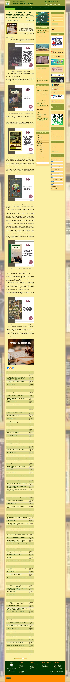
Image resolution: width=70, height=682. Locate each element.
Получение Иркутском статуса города (14, 599)
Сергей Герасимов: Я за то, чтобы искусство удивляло (17, 460)
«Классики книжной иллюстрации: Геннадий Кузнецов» (17, 625)
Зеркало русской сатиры (11, 594)
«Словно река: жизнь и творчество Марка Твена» (16, 645)
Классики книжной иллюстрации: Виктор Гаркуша (16, 455)
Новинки (23, 7)
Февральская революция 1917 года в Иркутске (15, 406)
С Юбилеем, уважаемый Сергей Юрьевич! (43, 78)
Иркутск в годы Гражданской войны (14, 387)
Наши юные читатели (41, 34)
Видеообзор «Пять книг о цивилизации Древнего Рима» (17, 534)
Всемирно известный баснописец (13, 404)
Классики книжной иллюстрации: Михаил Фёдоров (16, 477)
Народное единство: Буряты (12, 494)
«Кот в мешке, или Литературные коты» (14, 554)
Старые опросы (54, 188)
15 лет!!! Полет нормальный (42, 30)
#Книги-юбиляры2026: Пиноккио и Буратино (15, 371)
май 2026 (38, 141)
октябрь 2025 (39, 155)
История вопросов (55, 133)
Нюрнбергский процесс (11, 631)
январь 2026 (39, 149)
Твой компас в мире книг (11, 472)
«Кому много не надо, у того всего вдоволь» (15, 500)
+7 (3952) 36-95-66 (54, 2)
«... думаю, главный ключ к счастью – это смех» (15, 639)
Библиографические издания (57, 144)
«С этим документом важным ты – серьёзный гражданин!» (43, 24)
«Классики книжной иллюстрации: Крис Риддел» (16, 412)
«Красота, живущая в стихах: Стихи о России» (15, 449)
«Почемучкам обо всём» (11, 520)
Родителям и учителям (30, 7)
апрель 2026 (39, 143)
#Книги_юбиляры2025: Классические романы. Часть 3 (17, 622)
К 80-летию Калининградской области (14, 463)
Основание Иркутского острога (13, 614)
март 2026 (39, 145)
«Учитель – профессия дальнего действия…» (43, 72)
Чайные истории (10, 469)
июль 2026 (39, 137)
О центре (9, 7)
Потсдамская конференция (12, 636)
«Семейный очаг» (10, 426)
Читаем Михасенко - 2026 (11, 571)
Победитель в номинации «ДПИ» (41, 37)
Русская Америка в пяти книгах (13, 605)
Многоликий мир (40, 51)
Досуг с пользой (49, 7)
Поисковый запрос (55, 15)
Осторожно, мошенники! (10, 8)
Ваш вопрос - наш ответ (41, 114)
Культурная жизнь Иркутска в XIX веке (14, 480)
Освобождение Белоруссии (42, 105)
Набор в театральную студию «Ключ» (42, 81)
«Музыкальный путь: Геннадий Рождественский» (16, 492)
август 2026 (39, 135)
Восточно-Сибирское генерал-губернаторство (16, 537)
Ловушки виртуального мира (12, 409)
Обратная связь (53, 673)
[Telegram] (13, 368)
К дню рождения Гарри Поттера (13, 392)
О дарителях (21, 667)
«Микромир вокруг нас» (11, 452)
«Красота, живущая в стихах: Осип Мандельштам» (16, 611)
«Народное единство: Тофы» (12, 435)
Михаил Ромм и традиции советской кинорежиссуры (17, 597)
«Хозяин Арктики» (10, 557)
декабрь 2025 (39, 151)
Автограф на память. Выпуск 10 (12, 401)
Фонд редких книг (55, 151)
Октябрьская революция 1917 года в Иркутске (15, 395)
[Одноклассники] (10, 368)
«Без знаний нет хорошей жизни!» (41, 69)
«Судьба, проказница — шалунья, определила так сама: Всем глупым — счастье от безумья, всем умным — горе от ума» (43, 124)
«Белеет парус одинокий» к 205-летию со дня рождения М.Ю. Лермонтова (42, 119)
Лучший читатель (45, 666)
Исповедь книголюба (11, 384)
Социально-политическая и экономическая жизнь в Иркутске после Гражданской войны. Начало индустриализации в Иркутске (16, 378)
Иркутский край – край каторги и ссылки (14, 574)
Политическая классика (11, 503)
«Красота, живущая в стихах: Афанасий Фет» (15, 642)
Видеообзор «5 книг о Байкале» (13, 432)
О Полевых (21, 666)
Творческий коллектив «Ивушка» (41, 40)
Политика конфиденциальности (56, 671)
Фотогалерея (38, 7)
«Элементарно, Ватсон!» (11, 616)
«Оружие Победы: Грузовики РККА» (13, 633)
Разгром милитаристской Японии (13, 628)
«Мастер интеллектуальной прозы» (13, 531)
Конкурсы (44, 665)
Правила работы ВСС (56, 138)
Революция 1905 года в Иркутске (13, 415)
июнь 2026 (39, 139)
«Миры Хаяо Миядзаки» (11, 619)
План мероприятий (17, 7)
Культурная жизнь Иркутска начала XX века (15, 438)
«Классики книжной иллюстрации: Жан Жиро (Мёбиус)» (17, 543)
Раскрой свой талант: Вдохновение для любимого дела (17, 548)
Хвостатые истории (10, 429)
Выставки (44, 7)
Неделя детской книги (41, 32)
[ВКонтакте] (8, 368)
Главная (6, 7)
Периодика (54, 149)
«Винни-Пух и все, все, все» (12, 374)
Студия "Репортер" (45, 667)
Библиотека (57, 56)
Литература (32, 666)
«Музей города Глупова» (11, 591)
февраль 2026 (39, 147)
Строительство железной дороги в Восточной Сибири (17, 497)
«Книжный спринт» (10, 509)
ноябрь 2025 (39, 153)
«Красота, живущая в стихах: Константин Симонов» (16, 653)
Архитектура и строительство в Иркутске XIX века (16, 475)
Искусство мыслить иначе (11, 418)
